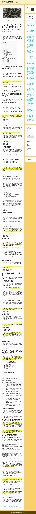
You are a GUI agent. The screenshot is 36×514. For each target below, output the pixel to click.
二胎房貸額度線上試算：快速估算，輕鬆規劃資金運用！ (30, 108)
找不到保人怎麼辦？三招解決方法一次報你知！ (30, 116)
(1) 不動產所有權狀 (6, 53)
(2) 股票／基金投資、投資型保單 (7, 54)
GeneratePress (25, 512)
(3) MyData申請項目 (6, 61)
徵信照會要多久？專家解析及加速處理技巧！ (30, 120)
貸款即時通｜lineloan (7, 1)
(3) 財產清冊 (5, 55)
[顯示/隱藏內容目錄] (15, 42)
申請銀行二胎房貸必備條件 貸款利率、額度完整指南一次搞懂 (30, 77)
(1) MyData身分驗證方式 (6, 59)
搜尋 (27, 7)
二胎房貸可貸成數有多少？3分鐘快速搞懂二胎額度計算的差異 (30, 64)
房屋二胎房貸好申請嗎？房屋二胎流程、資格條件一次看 (30, 81)
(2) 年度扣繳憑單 (5, 47)
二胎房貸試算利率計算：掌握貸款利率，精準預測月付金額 (30, 99)
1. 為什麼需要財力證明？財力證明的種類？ (8, 43)
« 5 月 (30, 153)
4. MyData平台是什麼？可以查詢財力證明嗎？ (9, 58)
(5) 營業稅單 (5, 50)
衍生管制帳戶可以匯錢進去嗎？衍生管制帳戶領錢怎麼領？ (11, 506)
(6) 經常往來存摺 (5, 51)
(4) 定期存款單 (5, 56)
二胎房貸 (28, 127)
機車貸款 (13, 500)
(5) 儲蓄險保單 (5, 57)
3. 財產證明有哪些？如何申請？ (7, 52)
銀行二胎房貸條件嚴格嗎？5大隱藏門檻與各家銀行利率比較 (30, 68)
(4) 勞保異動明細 (5, 49)
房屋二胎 (28, 128)
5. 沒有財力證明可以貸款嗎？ (6, 62)
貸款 (3, 505)
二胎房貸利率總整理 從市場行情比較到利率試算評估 (30, 31)
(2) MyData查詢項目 (6, 60)
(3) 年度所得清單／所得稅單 (7, 48)
